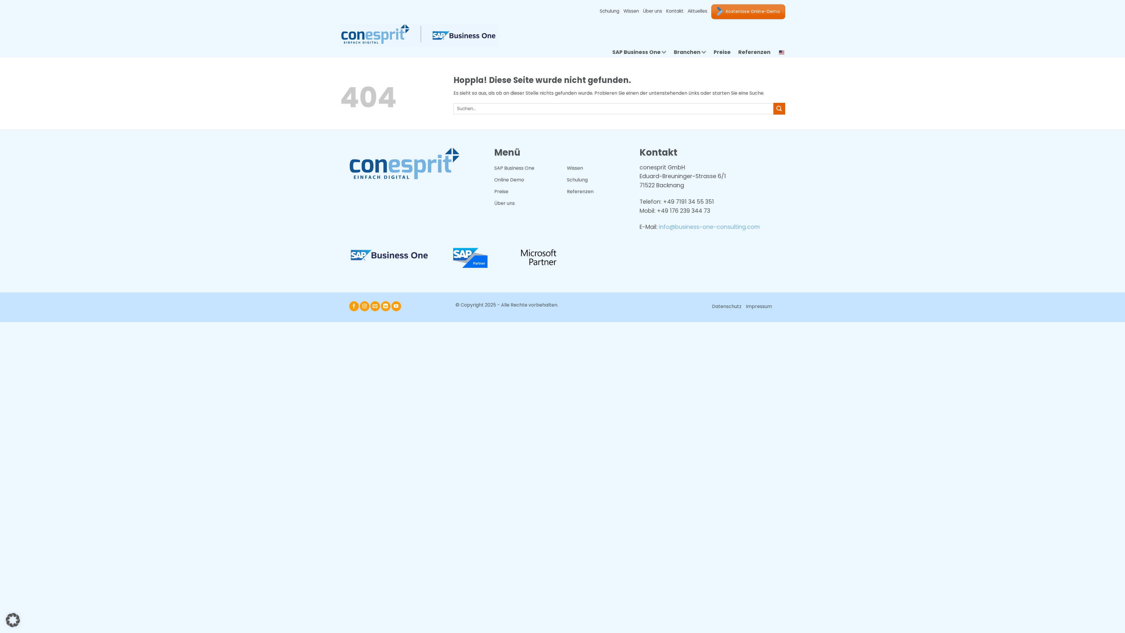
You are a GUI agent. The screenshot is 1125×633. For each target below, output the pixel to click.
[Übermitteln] (779, 108)
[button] (13, 620)
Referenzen (754, 52)
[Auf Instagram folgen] (364, 306)
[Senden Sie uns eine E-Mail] (375, 306)
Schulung (609, 11)
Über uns (652, 11)
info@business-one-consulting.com (709, 227)
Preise (722, 52)
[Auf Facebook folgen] (354, 306)
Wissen (631, 11)
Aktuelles (697, 11)
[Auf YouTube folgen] (396, 306)
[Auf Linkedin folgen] (386, 306)
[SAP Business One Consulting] (423, 35)
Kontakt (674, 11)
